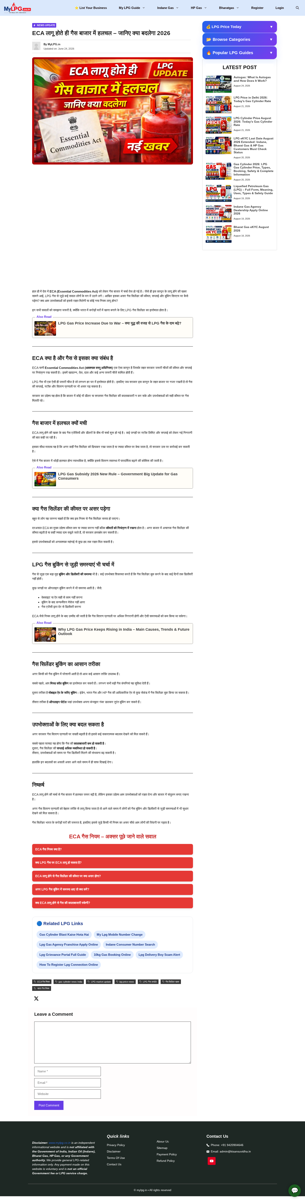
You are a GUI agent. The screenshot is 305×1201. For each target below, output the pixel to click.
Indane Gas (165, 8)
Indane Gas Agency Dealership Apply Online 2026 (251, 210)
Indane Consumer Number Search (130, 944)
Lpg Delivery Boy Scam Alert (159, 954)
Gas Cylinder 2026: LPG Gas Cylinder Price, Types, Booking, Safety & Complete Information (253, 169)
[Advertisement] (112, 199)
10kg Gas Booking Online (112, 954)
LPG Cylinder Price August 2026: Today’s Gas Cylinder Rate (253, 121)
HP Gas (196, 8)
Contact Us (114, 1164)
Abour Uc (163, 1141)
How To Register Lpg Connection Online (68, 964)
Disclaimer (114, 1151)
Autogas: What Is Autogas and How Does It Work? (252, 79)
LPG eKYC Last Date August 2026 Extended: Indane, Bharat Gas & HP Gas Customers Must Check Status (253, 145)
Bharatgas (226, 8)
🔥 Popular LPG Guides (239, 52)
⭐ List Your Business (91, 8)
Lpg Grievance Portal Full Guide (62, 954)
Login (280, 8)
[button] (297, 8)
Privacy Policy (116, 1145)
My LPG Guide (129, 8)
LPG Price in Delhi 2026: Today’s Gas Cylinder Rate (252, 99)
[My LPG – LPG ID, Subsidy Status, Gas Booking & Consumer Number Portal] (17, 8)
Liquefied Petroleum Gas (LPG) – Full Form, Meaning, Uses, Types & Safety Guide (253, 189)
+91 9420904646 (232, 1145)
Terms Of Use (116, 1158)
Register (257, 8)
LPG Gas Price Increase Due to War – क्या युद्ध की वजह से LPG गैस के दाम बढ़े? (119, 323)
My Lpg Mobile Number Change (120, 934)
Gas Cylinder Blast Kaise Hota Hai (64, 934)
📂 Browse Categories (239, 39)
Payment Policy (167, 1154)
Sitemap (162, 1148)
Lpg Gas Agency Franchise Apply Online (68, 944)
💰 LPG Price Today (239, 27)
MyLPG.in (54, 44)
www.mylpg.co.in (60, 1142)
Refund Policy (166, 1160)
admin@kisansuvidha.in (235, 1151)
